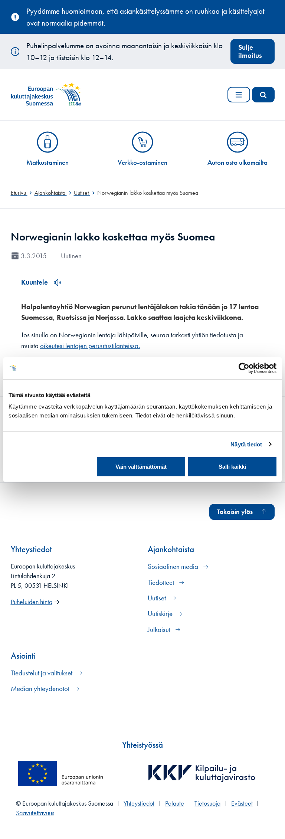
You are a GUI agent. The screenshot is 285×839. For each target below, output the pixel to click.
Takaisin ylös (235, 512)
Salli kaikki (232, 466)
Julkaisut (160, 629)
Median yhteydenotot (41, 688)
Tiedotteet (162, 582)
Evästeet (242, 803)
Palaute (174, 803)
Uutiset (157, 598)
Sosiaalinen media (174, 566)
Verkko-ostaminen (142, 162)
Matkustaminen (47, 162)
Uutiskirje (161, 613)
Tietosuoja (207, 803)
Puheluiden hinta (31, 602)
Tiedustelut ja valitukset (42, 673)
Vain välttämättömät (141, 466)
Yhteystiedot (139, 803)
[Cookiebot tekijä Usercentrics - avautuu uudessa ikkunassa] (244, 368)
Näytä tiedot (246, 444)
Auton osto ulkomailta (237, 162)
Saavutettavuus (35, 813)
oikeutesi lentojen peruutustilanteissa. (90, 345)
